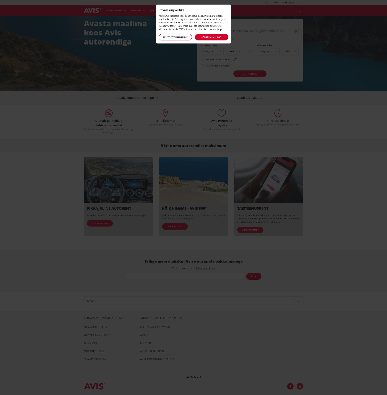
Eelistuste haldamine (175, 37)
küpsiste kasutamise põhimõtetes (206, 25)
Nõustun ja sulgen (212, 37)
